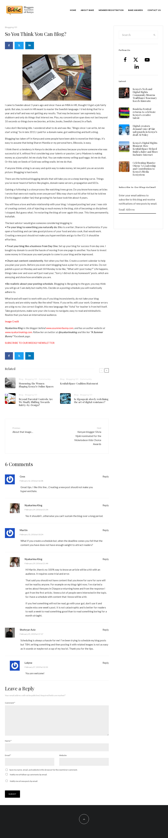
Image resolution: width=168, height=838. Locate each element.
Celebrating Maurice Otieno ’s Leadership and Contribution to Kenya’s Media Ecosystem (144, 168)
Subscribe (138, 220)
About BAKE (87, 10)
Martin (24, 530)
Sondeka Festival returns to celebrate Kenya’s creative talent (144, 113)
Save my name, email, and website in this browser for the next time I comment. (43, 770)
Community (45, 379)
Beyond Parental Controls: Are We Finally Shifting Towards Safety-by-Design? (36, 402)
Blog (21, 379)
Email (8, 755)
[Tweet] (19, 45)
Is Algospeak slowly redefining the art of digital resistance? (91, 401)
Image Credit (12, 321)
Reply (106, 476)
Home (73, 10)
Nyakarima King (33, 505)
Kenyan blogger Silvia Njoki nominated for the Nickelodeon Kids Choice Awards (87, 436)
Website (63, 755)
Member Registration (111, 10)
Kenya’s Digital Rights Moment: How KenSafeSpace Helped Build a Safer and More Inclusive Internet (145, 148)
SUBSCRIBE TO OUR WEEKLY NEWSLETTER (29, 342)
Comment (10, 703)
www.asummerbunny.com (59, 328)
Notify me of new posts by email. (24, 781)
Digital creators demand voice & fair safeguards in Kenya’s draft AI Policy (145, 130)
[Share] (9, 45)
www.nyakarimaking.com (18, 332)
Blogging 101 (11, 27)
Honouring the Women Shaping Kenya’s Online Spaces (36, 385)
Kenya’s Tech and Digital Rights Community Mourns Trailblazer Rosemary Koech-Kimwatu (145, 95)
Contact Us (154, 10)
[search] (154, 35)
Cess (22, 476)
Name (8, 741)
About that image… (22, 430)
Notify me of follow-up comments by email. (28, 774)
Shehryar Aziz (28, 629)
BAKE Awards (135, 10)
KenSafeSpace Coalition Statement (79, 383)
